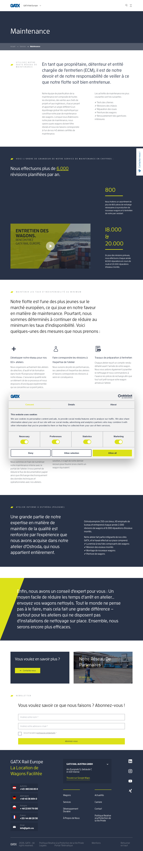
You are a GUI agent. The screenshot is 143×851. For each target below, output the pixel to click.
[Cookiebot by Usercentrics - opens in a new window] (120, 396)
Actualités (99, 795)
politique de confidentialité (46, 733)
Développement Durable (70, 810)
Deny (30, 453)
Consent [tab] (29, 404)
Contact (98, 809)
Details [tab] (71, 404)
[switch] (56, 442)
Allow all (112, 453)
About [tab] (113, 404)
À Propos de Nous (71, 818)
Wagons (67, 795)
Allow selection (71, 453)
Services (23, 46)
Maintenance (35, 46)
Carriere (98, 802)
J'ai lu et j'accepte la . (40, 733)
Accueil (12, 46)
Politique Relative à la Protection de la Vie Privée (103, 818)
